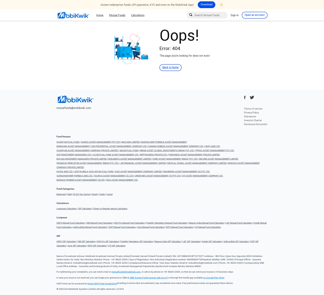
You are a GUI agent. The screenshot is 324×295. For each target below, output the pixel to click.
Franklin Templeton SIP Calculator (136, 241)
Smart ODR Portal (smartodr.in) (102, 283)
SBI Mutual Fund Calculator (99, 223)
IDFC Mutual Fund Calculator (179, 227)
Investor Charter (253, 120)
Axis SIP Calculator (77, 245)
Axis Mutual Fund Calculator (151, 227)
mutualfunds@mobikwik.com (74, 108)
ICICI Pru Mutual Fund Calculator (129, 223)
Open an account (255, 15)
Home (99, 15)
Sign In (235, 15)
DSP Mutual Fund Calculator (122, 227)
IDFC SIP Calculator (97, 245)
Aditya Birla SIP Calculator (236, 241)
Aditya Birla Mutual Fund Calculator (90, 227)
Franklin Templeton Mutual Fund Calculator (166, 223)
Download (206, 4)
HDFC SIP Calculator (66, 241)
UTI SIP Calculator (117, 245)
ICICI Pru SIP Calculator (108, 241)
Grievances (250, 116)
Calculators (137, 15)
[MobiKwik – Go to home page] (73, 15)
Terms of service (253, 108)
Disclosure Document (255, 124)
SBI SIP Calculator (86, 241)
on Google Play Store (213, 277)
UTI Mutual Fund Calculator (208, 227)
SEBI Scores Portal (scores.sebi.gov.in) (149, 277)
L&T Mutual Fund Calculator (239, 223)
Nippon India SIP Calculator (168, 241)
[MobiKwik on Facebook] (244, 97)
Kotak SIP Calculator (212, 241)
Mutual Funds (117, 15)
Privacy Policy (251, 112)
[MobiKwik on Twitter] (252, 97)
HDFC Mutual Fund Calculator (71, 223)
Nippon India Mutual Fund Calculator (206, 223)
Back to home (170, 67)
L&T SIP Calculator (192, 241)
